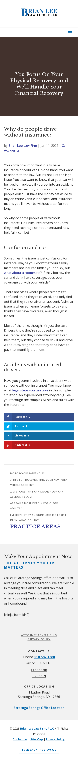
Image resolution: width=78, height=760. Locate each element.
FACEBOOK (39, 670)
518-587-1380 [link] (44, 657)
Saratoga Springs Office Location (39, 708)
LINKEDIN (39, 676)
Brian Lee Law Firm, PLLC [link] (37, 728)
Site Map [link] (36, 739)
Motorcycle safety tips (27, 473)
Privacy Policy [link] (55, 739)
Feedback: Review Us (39, 750)
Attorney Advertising (39, 635)
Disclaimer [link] (20, 739)
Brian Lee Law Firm (22, 145)
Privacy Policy (39, 639)
